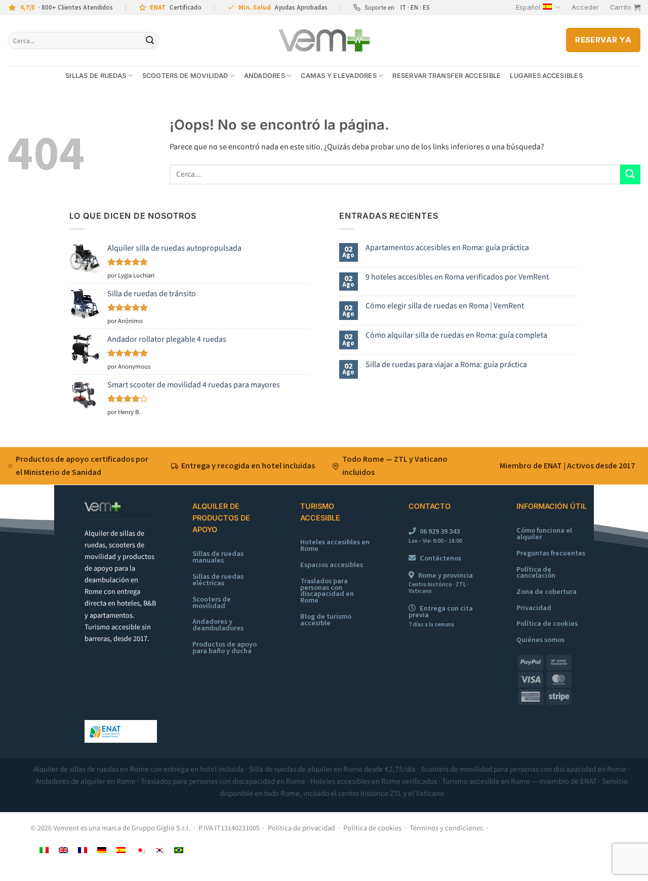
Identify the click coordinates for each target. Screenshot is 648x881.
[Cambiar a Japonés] (140, 850)
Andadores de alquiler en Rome (85, 781)
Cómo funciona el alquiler (544, 533)
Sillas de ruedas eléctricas (218, 579)
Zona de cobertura (546, 591)
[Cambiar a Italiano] (44, 850)
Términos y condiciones (446, 828)
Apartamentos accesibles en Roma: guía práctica (447, 248)
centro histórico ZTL (369, 793)
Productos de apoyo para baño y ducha (224, 647)
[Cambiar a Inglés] (63, 850)
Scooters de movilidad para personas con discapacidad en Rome (523, 769)
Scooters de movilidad (185, 75)
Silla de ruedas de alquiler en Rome (305, 769)
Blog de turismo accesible (325, 619)
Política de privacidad (301, 828)
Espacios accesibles (331, 564)
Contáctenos (440, 558)
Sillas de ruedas (95, 75)
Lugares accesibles (546, 75)
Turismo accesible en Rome (486, 781)
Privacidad (533, 608)
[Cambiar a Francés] (82, 850)
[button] (585, 7)
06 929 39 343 (440, 531)
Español (528, 7)
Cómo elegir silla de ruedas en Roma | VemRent (445, 306)
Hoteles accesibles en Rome (335, 545)
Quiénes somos (540, 639)
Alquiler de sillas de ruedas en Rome (91, 769)
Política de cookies (547, 623)
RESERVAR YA (603, 40)
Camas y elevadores (339, 75)
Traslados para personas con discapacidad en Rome (327, 591)
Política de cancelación (535, 572)
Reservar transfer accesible (446, 75)
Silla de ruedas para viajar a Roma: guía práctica (446, 365)
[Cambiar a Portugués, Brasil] (178, 850)
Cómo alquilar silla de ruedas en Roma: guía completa (456, 335)
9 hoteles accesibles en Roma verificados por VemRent (457, 277)
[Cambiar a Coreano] (159, 850)
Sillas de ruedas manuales (218, 557)
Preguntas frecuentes (550, 553)
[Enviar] (149, 40)
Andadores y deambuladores (218, 624)
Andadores (264, 75)
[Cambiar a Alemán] (101, 850)
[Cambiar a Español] (121, 850)
